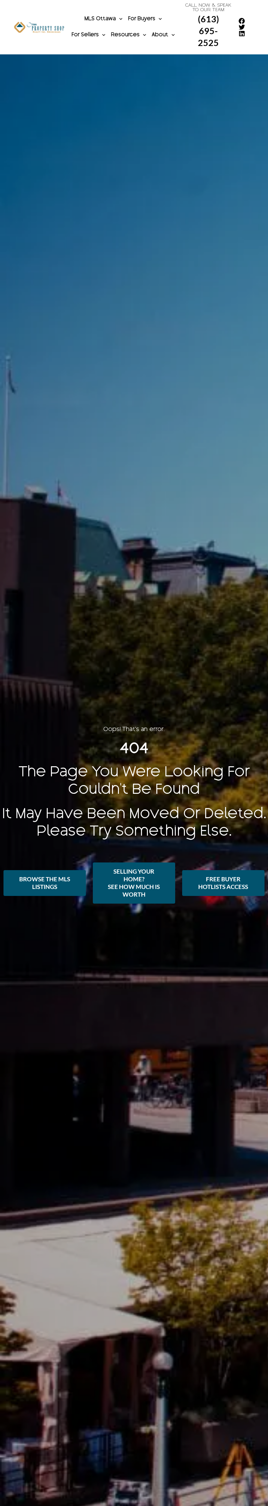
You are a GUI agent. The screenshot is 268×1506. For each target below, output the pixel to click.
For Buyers (141, 19)
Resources (125, 35)
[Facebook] (242, 21)
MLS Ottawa (100, 19)
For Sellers (85, 35)
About (160, 35)
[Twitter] (242, 27)
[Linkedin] (242, 33)
